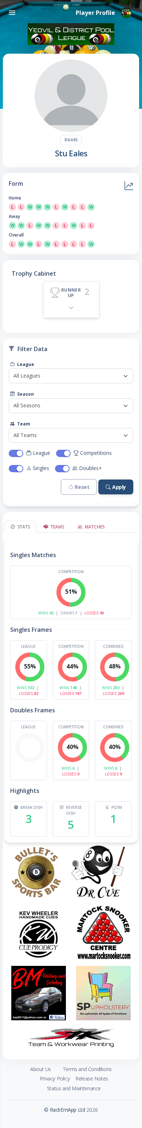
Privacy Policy (55, 1078)
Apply (119, 486)
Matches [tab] (94, 527)
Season (25, 394)
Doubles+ (90, 468)
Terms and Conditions (87, 1069)
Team (23, 424)
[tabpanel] (71, 688)
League (25, 364)
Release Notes (91, 1078)
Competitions (96, 452)
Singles (41, 468)
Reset (82, 486)
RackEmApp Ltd (67, 1109)
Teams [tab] (57, 527)
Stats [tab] (23, 527)
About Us (40, 1069)
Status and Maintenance (74, 1088)
